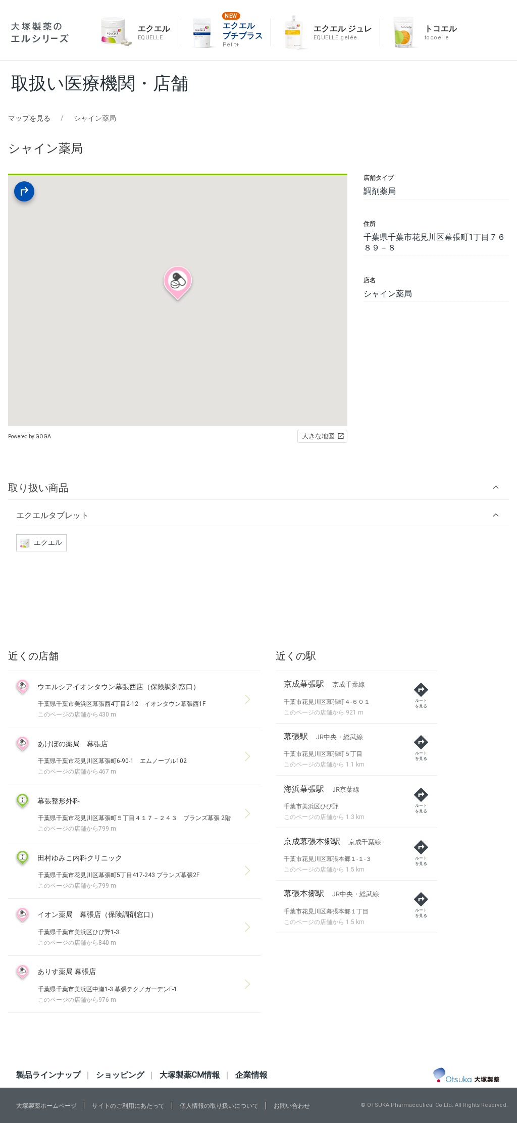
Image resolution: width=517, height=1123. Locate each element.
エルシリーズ (40, 32)
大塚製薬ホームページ (46, 1105)
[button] (258, 487)
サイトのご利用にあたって (128, 1105)
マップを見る (29, 118)
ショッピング (120, 1075)
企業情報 (251, 1075)
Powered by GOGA (29, 436)
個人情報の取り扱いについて (219, 1105)
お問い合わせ (292, 1105)
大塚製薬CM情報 (190, 1075)
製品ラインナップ (48, 1075)
